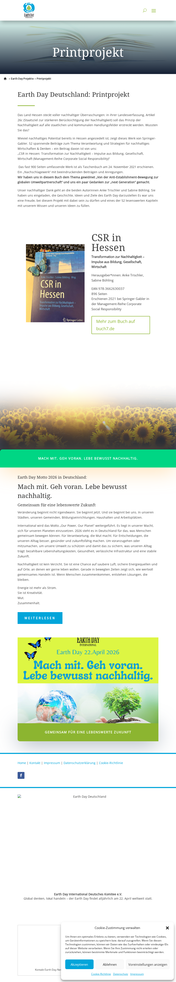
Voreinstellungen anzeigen (147, 964)
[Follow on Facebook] (21, 775)
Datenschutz (120, 974)
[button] (167, 928)
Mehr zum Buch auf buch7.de (115, 324)
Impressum (137, 974)
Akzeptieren (79, 964)
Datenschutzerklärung (80, 763)
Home (22, 763)
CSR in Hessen (108, 242)
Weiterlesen (40, 618)
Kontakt (34, 763)
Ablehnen (110, 964)
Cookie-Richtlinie (101, 974)
